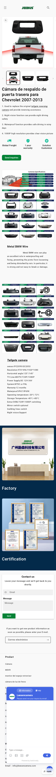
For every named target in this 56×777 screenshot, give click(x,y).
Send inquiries (11, 157)
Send (9, 616)
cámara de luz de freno (15, 682)
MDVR (8, 670)
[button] (5, 8)
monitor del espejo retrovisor (18, 676)
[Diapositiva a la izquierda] (3, 78)
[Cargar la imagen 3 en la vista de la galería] (42, 78)
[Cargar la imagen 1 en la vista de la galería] (13, 78)
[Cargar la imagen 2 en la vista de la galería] (28, 78)
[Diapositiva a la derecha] (53, 78)
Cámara (8, 664)
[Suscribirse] (48, 640)
